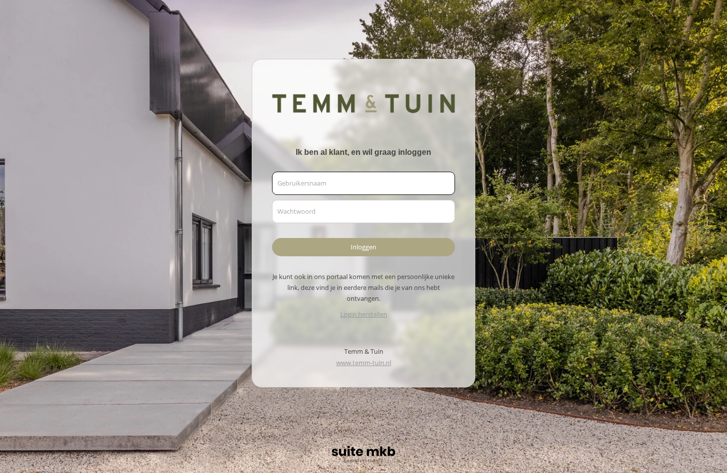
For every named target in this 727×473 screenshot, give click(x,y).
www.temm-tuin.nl (363, 362)
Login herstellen (363, 314)
